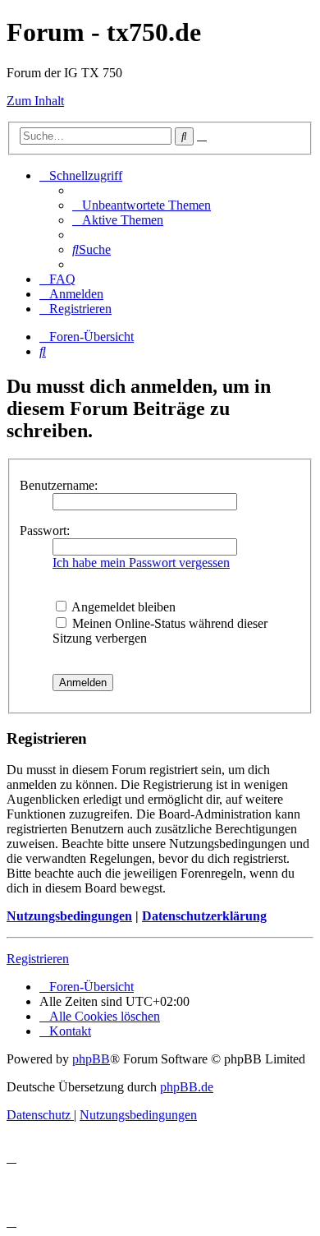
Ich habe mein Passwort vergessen (141, 563)
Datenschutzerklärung (204, 916)
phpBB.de (186, 1087)
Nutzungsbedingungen (69, 916)
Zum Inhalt (35, 101)
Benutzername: (59, 485)
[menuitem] (141, 205)
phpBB (91, 1059)
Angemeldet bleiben (122, 607)
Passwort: (45, 530)
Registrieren (38, 959)
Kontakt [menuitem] (70, 1031)
